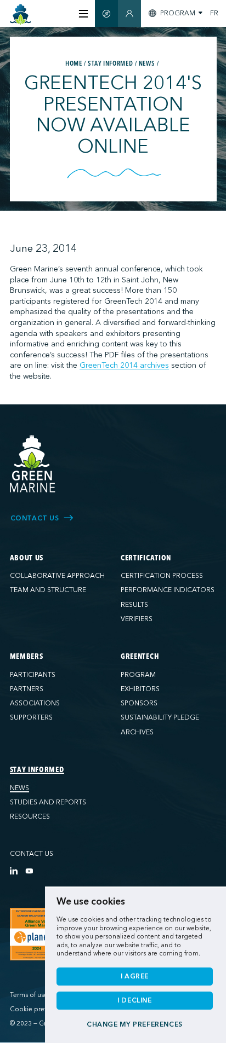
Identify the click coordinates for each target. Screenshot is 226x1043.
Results (134, 604)
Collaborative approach (57, 575)
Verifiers (136, 619)
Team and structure (48, 590)
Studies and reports (48, 802)
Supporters (31, 717)
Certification (146, 558)
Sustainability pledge (160, 717)
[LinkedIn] (14, 870)
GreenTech (140, 656)
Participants (32, 674)
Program (138, 674)
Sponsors (139, 703)
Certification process (162, 575)
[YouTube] (29, 870)
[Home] (20, 14)
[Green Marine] (33, 464)
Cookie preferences (40, 1009)
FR (214, 13)
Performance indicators (167, 590)
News (19, 788)
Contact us (31, 853)
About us (27, 558)
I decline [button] (134, 1000)
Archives (137, 732)
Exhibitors (140, 689)
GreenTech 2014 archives (124, 365)
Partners (26, 689)
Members (26, 656)
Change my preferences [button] (135, 1024)
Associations (35, 703)
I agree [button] (135, 976)
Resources (30, 816)
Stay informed (37, 770)
